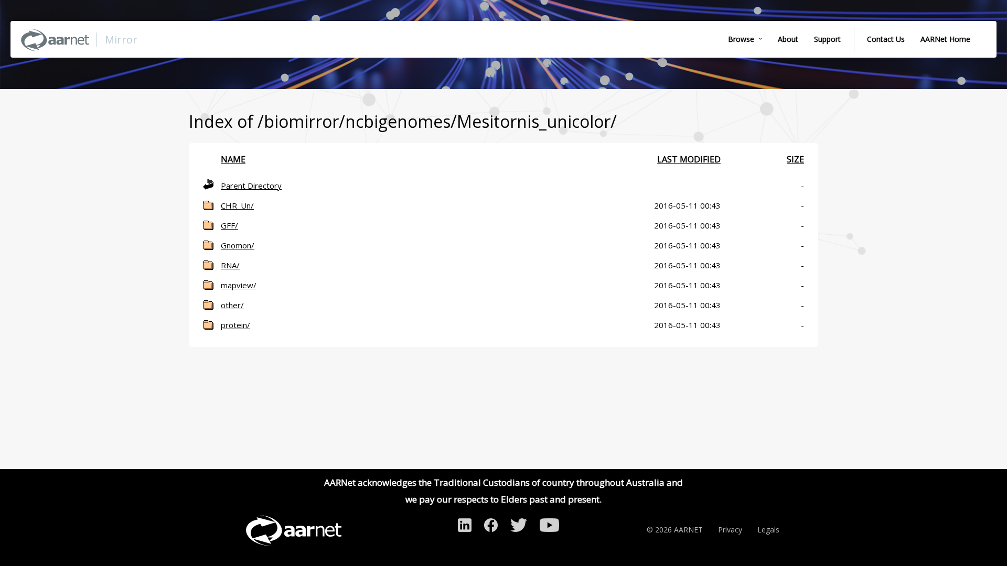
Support (827, 39)
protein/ (235, 325)
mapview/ (238, 285)
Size (795, 159)
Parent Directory (251, 185)
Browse (741, 39)
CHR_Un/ (237, 205)
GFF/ (229, 225)
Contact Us (886, 39)
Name (233, 159)
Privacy (730, 530)
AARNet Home (945, 39)
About (788, 39)
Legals (768, 530)
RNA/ (230, 265)
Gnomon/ (237, 245)
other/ (232, 305)
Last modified (689, 159)
